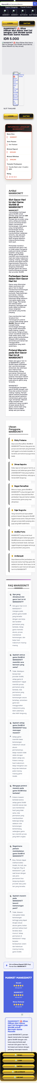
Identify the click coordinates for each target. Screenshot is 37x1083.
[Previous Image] (3, 58)
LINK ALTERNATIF (20, 1071)
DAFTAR (27, 23)
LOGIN (10, 23)
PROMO (19, 1056)
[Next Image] (33, 58)
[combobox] (16, 4)
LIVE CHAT (20, 1076)
